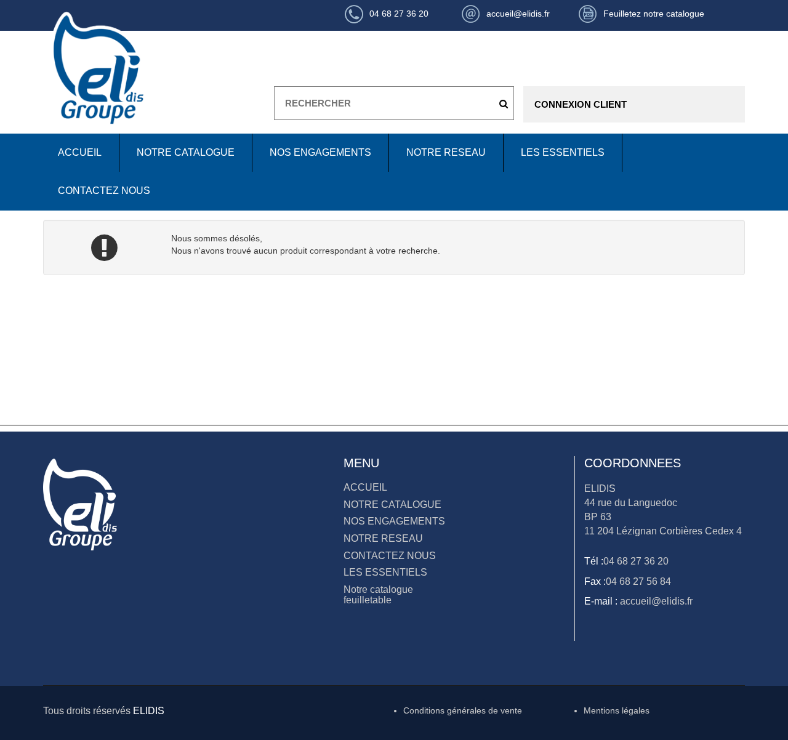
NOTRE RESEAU (446, 152)
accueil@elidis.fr (655, 601)
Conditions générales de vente (462, 710)
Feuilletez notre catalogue (653, 13)
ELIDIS (148, 711)
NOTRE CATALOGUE (186, 152)
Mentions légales (616, 710)
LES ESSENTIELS (563, 152)
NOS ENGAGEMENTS (320, 152)
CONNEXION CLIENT (580, 104)
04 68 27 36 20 (636, 561)
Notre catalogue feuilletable (378, 595)
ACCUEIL (80, 152)
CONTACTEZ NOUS (104, 190)
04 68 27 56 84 (638, 581)
